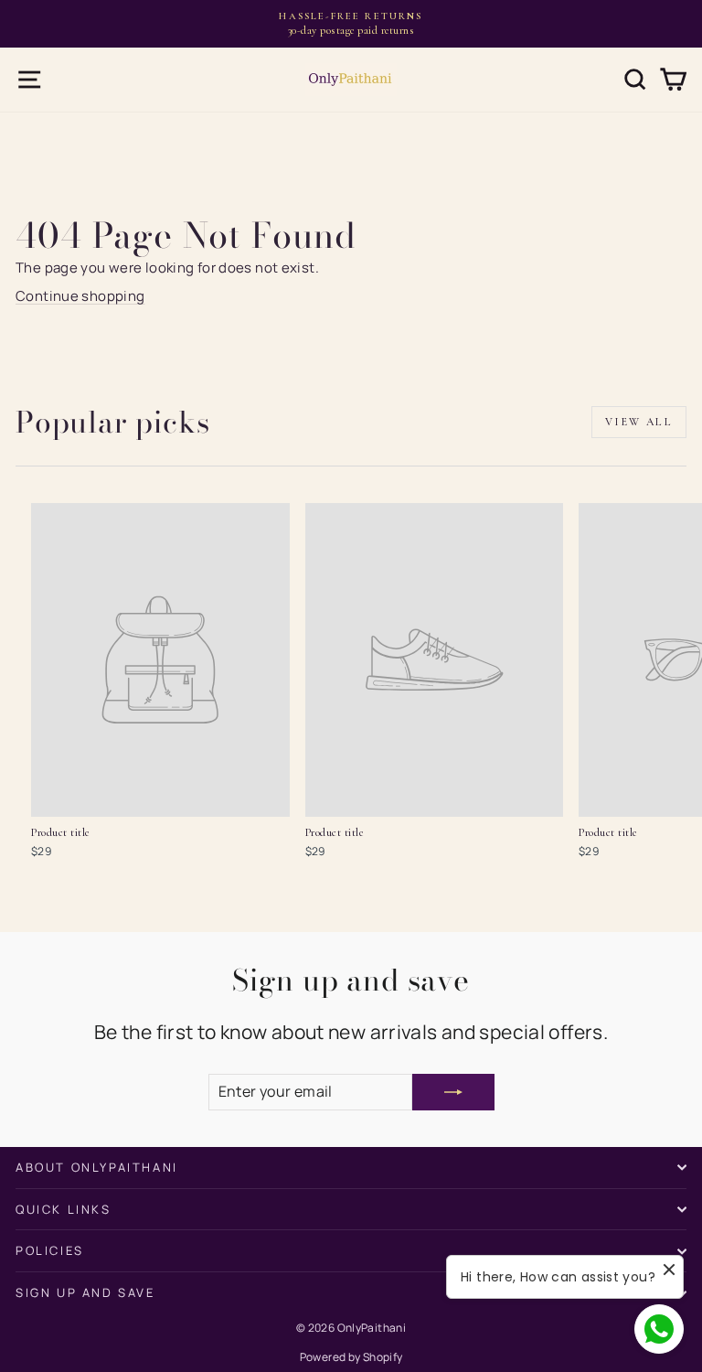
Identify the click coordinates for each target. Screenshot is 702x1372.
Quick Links (64, 1209)
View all (639, 421)
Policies (50, 1250)
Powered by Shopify (351, 1357)
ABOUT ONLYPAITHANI (97, 1167)
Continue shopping (80, 295)
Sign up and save (85, 1292)
